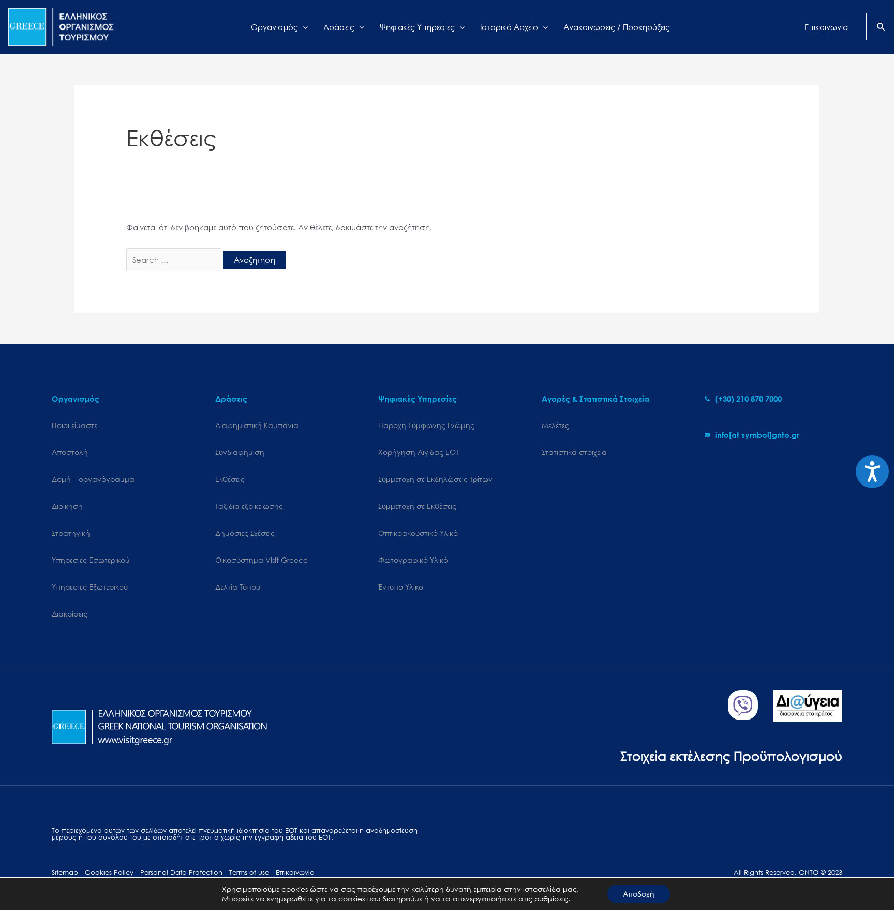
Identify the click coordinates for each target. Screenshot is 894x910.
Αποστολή (70, 452)
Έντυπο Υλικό (400, 587)
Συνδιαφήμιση (239, 452)
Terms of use (249, 872)
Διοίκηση (67, 506)
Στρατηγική (71, 533)
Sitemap (65, 872)
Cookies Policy (109, 872)
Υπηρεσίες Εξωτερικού (90, 587)
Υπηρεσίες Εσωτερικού (90, 560)
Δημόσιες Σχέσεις (245, 533)
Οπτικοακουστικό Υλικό (418, 533)
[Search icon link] (881, 28)
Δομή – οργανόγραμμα (93, 479)
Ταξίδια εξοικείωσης (249, 506)
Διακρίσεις (69, 614)
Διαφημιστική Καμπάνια (257, 425)
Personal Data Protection (181, 872)
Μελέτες (555, 425)
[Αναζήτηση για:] (175, 260)
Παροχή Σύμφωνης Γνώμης (426, 425)
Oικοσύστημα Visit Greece (261, 560)
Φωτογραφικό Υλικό (413, 560)
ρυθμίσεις (551, 898)
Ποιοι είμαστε (74, 425)
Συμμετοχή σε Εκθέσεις (417, 506)
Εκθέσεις (230, 479)
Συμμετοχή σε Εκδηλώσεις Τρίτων (435, 479)
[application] (303, 27)
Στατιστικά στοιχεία (574, 452)
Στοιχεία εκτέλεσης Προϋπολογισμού (731, 755)
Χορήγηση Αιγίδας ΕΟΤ (418, 452)
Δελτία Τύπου (237, 587)
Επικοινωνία (295, 872)
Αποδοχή (638, 894)
